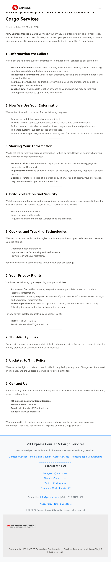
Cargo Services (61, 456)
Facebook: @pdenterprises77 (56, 488)
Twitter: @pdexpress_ (56, 483)
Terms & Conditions (63, 504)
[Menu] (100, 8)
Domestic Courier (18, 456)
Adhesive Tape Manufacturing (87, 456)
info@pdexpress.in (49, 497)
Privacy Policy (46, 504)
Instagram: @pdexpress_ (55, 473)
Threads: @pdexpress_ (55, 478)
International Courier (40, 456)
